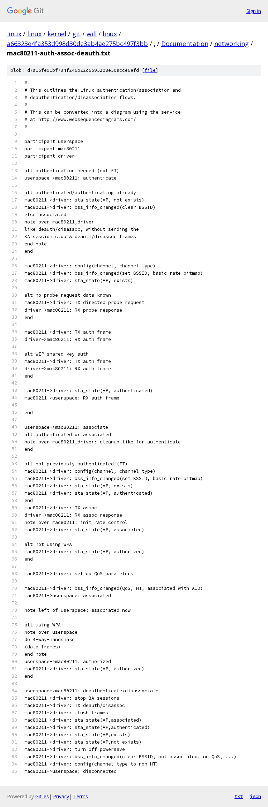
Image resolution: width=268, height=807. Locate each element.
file (150, 70)
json (255, 796)
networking (231, 43)
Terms (80, 796)
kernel (56, 34)
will (92, 34)
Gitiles (42, 796)
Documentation (184, 43)
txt (238, 796)
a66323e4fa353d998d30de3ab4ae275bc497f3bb (77, 43)
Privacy (61, 796)
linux (14, 34)
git (76, 34)
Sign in (253, 11)
